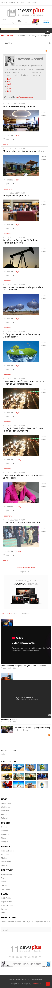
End (33, 568)
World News (5, 807)
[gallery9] (42, 785)
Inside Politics (6, 898)
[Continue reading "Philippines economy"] (7, 676)
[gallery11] (30, 768)
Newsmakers (6, 804)
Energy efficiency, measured (16, 195)
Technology (5, 889)
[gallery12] (42, 768)
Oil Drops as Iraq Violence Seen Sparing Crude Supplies (22, 335)
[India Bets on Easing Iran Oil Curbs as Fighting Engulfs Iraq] (21, 257)
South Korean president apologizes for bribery (32, 728)
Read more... (7, 144)
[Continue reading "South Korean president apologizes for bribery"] (7, 729)
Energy (16, 135)
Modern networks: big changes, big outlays (23, 151)
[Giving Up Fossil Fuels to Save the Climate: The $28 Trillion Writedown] (21, 445)
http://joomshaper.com (24, 97)
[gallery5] (42, 776)
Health (3, 882)
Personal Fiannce (7, 851)
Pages (3, 3)
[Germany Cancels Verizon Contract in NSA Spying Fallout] (21, 492)
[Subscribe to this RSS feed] (46, 51)
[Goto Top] (48, 983)
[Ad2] (26, 964)
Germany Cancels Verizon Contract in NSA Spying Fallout (23, 476)
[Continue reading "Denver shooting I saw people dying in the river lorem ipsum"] (7, 622)
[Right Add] (26, 592)
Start (18, 568)
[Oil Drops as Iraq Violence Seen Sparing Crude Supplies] (21, 351)
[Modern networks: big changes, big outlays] (21, 165)
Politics (4, 814)
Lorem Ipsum (6, 862)
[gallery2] (7, 776)
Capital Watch (6, 902)
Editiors (4, 909)
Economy (17, 460)
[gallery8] (30, 785)
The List (4, 885)
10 (31, 568)
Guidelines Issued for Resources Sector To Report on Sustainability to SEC (23, 382)
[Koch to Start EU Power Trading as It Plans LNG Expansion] (21, 304)
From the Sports (7, 905)
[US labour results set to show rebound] (21, 537)
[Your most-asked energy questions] (21, 121)
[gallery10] (18, 768)
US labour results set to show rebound (21, 522)
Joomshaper (37, 983)
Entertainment (6, 874)
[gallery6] (7, 785)
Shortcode (31, 3)
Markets (4, 858)
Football (4, 827)
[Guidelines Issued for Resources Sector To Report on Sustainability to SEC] (21, 398)
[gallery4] (30, 776)
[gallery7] (18, 785)
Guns (3, 913)
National (4, 818)
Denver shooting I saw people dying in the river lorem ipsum (23, 666)
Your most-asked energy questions (20, 106)
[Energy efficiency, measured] (21, 210)
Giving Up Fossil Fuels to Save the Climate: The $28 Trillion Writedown (23, 429)
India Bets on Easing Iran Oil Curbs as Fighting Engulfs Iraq (20, 241)
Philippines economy (9, 719)
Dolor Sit (4, 865)
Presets (11, 3)
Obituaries (5, 811)
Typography (20, 3)
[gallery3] (18, 776)
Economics (5, 854)
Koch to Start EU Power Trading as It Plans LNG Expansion (23, 288)
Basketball (5, 834)
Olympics (4, 842)
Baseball (4, 831)
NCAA (3, 838)
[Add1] (26, 21)
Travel (3, 878)
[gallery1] (7, 768)
